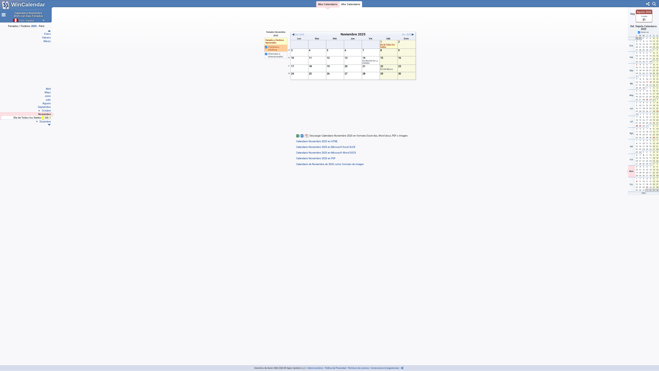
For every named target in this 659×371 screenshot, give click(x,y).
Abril (48, 88)
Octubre (46, 110)
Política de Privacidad (335, 368)
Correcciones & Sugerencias (385, 368)
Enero (47, 33)
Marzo (47, 41)
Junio (48, 96)
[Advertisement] (352, 19)
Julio (48, 99)
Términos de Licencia (358, 368)
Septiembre (44, 107)
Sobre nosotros (315, 368)
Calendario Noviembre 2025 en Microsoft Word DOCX (326, 152)
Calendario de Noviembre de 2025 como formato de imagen (330, 164)
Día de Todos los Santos (387, 46)
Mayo (48, 92)
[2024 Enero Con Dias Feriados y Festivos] (49, 125)
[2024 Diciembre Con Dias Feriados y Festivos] (49, 31)
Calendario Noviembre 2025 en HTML (317, 141)
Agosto (47, 103)
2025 (361, 34)
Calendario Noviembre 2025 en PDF (316, 158)
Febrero (46, 37)
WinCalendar (28, 4)
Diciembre (45, 121)
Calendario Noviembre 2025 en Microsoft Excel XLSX (325, 147)
